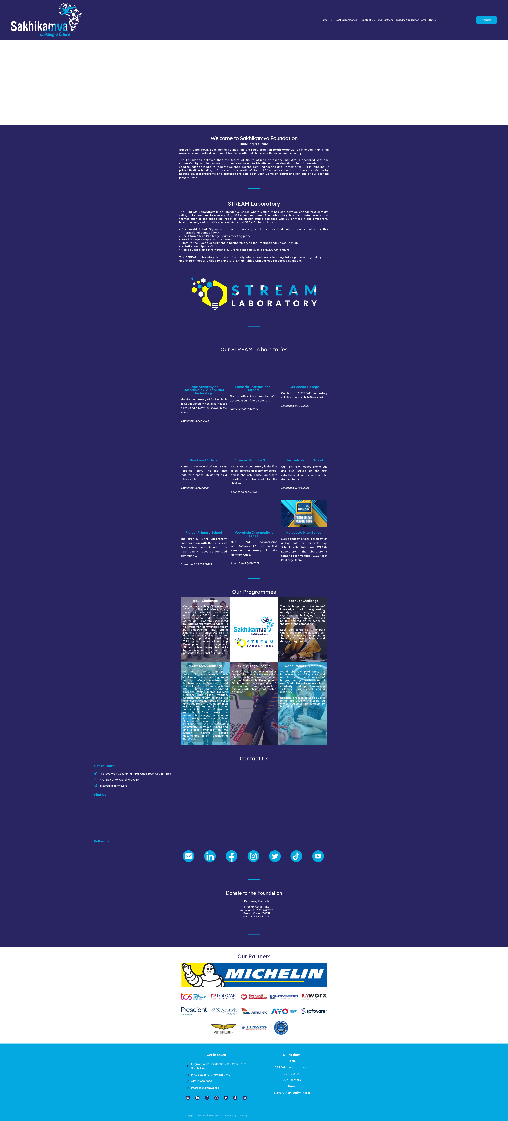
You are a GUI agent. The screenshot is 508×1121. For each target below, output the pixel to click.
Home (324, 19)
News (432, 19)
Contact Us (368, 19)
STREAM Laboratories (344, 19)
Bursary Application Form (411, 19)
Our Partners (385, 19)
